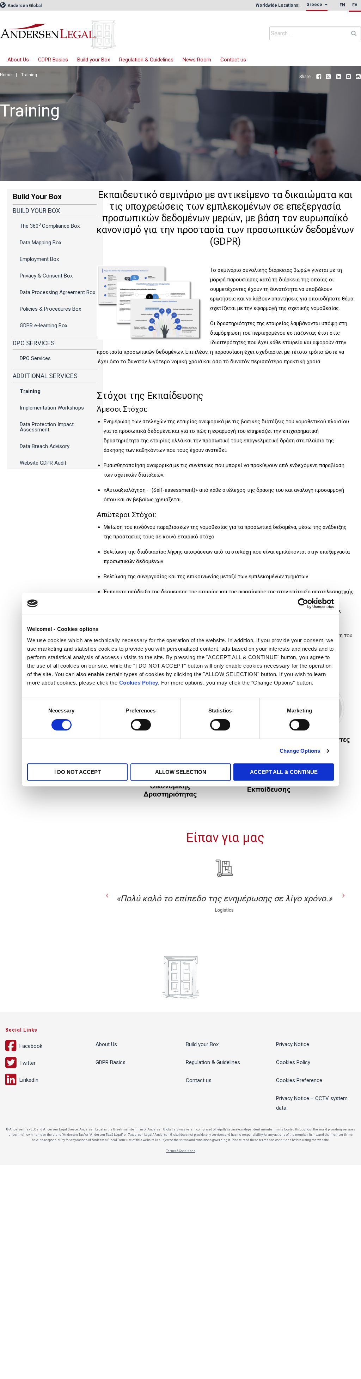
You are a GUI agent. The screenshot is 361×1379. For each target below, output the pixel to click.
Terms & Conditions (180, 1151)
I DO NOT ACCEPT (77, 772)
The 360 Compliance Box (50, 225)
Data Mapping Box (40, 242)
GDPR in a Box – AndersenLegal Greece (106, 30)
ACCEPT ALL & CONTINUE (284, 772)
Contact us (233, 59)
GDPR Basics (53, 59)
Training (30, 391)
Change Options (300, 751)
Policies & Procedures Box (50, 309)
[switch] (141, 724)
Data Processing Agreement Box (57, 292)
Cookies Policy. (139, 683)
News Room (197, 59)
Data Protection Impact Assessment (47, 427)
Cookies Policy (293, 1062)
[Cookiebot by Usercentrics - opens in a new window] (303, 603)
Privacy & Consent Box (46, 276)
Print (358, 77)
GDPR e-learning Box (43, 325)
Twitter (328, 77)
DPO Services (35, 358)
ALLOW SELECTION (180, 772)
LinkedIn (338, 77)
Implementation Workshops (52, 408)
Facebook (319, 77)
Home (6, 74)
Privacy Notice (292, 1044)
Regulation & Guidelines (146, 59)
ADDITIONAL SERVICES (45, 376)
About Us (18, 59)
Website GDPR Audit (43, 463)
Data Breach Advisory (44, 446)
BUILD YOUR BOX (36, 210)
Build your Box (93, 59)
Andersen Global (24, 5)
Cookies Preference (299, 1080)
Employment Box (39, 259)
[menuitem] (317, 6)
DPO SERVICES (34, 343)
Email (348, 77)
